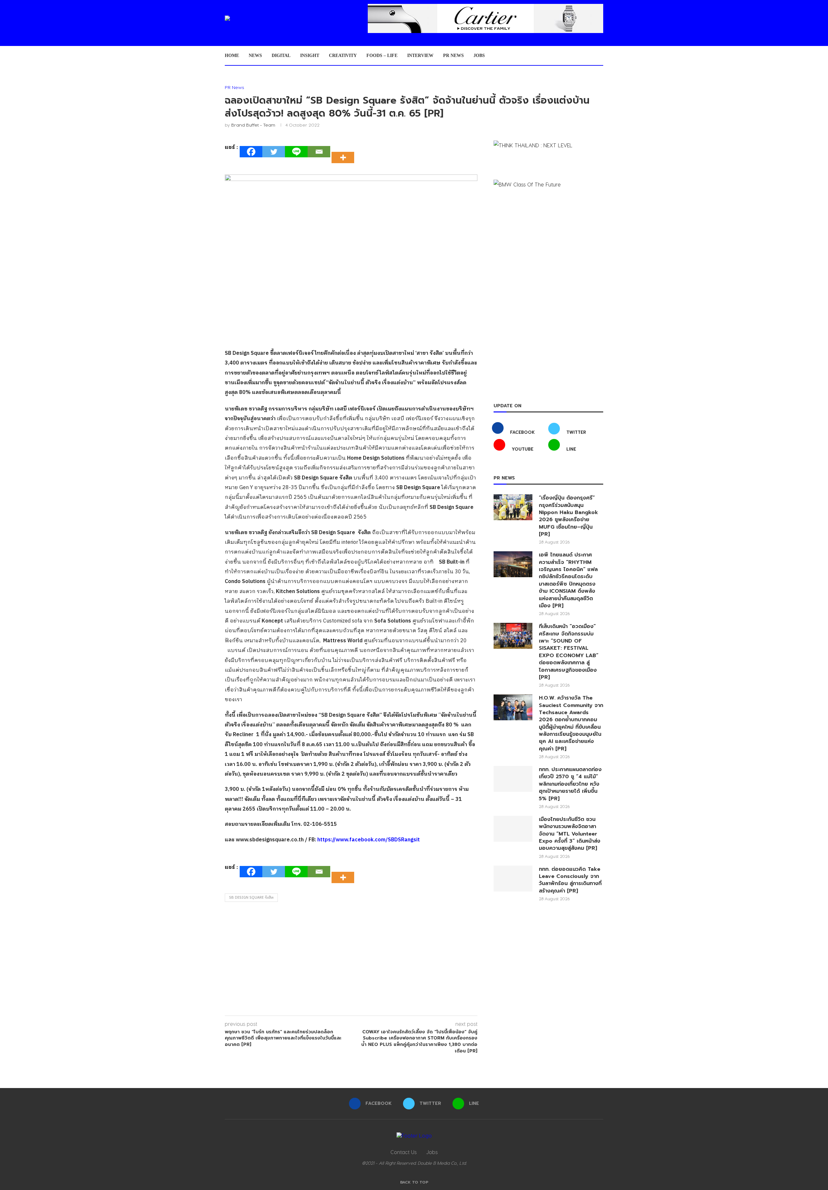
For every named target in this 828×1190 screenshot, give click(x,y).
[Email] (319, 151)
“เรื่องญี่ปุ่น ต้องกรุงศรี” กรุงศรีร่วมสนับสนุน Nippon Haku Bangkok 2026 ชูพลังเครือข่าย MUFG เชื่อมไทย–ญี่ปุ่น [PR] (568, 516)
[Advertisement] (351, 960)
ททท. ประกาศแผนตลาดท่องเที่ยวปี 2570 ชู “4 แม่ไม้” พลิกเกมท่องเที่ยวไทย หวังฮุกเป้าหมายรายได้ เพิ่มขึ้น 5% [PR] (570, 784)
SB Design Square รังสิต (251, 898)
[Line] (296, 151)
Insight (309, 55)
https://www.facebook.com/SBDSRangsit (368, 840)
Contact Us (403, 1152)
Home (232, 55)
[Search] (600, 55)
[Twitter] (273, 151)
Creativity (343, 55)
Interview (420, 55)
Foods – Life (382, 55)
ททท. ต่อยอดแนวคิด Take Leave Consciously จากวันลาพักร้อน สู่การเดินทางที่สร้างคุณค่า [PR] (570, 880)
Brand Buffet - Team (253, 125)
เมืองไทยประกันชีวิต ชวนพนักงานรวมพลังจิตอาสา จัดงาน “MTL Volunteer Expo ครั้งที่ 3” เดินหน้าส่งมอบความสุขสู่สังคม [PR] (569, 834)
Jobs (479, 55)
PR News (453, 55)
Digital (281, 55)
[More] (344, 151)
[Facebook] (251, 151)
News (255, 55)
